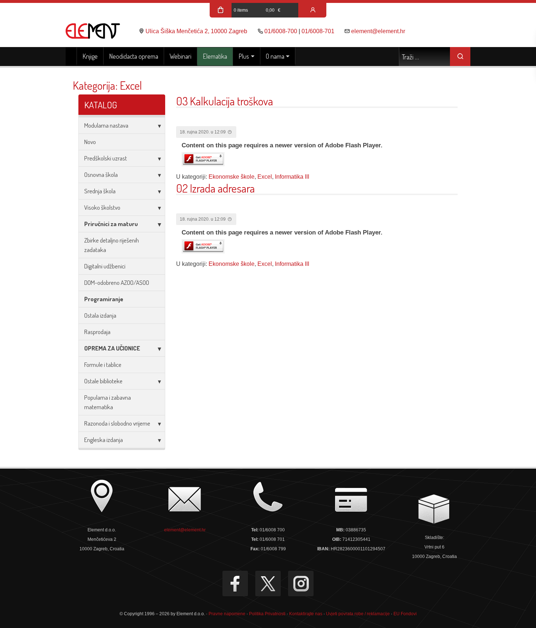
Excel (264, 177)
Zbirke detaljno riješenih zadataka (111, 244)
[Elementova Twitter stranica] (268, 583)
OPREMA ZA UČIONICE (112, 348)
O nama (275, 56)
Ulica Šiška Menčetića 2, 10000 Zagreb (196, 31)
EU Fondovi (405, 613)
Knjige (90, 56)
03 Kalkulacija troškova (224, 101)
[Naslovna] (71, 56)
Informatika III (292, 177)
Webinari (180, 56)
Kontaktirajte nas (305, 613)
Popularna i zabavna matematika (107, 402)
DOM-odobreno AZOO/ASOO (116, 282)
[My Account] (312, 10)
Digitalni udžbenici (104, 266)
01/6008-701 (318, 31)
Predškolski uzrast (105, 158)
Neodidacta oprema (133, 56)
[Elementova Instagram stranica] (301, 583)
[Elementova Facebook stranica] (235, 583)
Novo (90, 142)
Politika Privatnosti (267, 613)
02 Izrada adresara (215, 188)
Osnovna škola (101, 174)
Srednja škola (100, 191)
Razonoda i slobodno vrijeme (117, 423)
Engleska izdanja (103, 439)
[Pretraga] (460, 56)
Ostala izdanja (100, 315)
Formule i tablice (102, 364)
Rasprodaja (97, 332)
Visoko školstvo (102, 207)
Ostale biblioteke (103, 381)
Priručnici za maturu (111, 224)
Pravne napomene (227, 613)
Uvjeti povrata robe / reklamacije (358, 613)
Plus (243, 56)
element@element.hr (378, 31)
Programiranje (103, 299)
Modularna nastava (106, 125)
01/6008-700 (280, 31)
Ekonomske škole (232, 177)
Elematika (215, 56)
